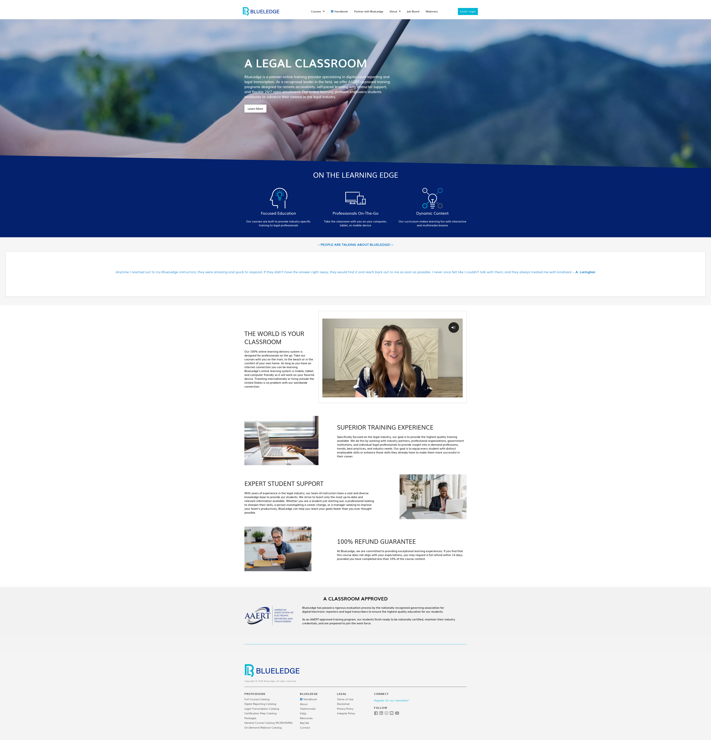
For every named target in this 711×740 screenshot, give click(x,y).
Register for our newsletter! (391, 700)
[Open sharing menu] (451, 394)
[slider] (385, 394)
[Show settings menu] (444, 394)
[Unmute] (436, 394)
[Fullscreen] (459, 394)
